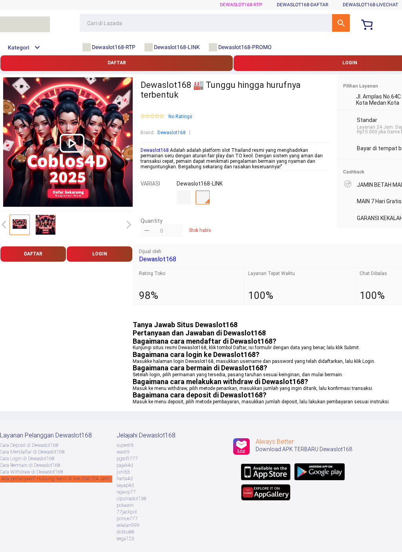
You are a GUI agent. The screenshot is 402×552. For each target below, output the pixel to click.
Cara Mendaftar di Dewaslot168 (32, 452)
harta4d (125, 478)
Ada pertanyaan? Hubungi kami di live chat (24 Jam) (56, 478)
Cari (341, 23)
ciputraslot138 (131, 498)
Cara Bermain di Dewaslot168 (30, 465)
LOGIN (99, 254)
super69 (125, 445)
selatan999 (128, 525)
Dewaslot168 (171, 132)
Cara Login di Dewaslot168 (27, 458)
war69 (123, 452)
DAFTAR (117, 63)
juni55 (123, 472)
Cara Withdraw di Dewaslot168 (31, 472)
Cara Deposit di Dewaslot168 (29, 445)
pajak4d (125, 465)
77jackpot (127, 512)
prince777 (127, 518)
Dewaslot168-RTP (241, 4)
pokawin (125, 505)
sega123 (125, 538)
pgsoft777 (127, 458)
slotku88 (125, 532)
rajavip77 (126, 492)
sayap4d (125, 485)
